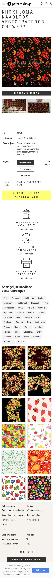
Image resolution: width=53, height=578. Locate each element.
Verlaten (38, 327)
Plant (17, 336)
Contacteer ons (26, 559)
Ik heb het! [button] (40, 570)
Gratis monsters (32, 520)
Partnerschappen (8, 520)
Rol (37, 317)
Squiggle (8, 317)
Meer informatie (26, 229)
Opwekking (9, 307)
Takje (17, 331)
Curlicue (7, 322)
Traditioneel (21, 302)
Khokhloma (29, 298)
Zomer (27, 327)
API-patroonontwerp (34, 510)
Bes (29, 322)
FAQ (3, 529)
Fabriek (31, 312)
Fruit (46, 302)
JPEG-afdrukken (25, 169)
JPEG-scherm (25, 176)
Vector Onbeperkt (25, 162)
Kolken (31, 307)
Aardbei (19, 322)
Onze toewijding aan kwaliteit (13, 510)
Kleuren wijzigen (26, 93)
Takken (7, 331)
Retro (41, 312)
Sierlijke (20, 312)
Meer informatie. (23, 574)
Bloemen (8, 302)
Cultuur (41, 298)
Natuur (7, 327)
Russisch (35, 302)
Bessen (21, 341)
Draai (20, 307)
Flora (26, 336)
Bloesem (15, 298)
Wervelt (7, 336)
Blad (18, 317)
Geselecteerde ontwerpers (12, 515)
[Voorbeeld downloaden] (20, 84)
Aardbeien (8, 341)
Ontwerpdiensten (33, 515)
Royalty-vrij (21, 182)
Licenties (5, 524)
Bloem (17, 327)
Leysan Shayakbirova (26, 138)
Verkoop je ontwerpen (10, 539)
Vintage (28, 317)
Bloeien (36, 336)
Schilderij (8, 312)
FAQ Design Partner (10, 543)
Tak (5, 298)
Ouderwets (40, 322)
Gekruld (41, 307)
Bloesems (28, 331)
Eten (39, 331)
